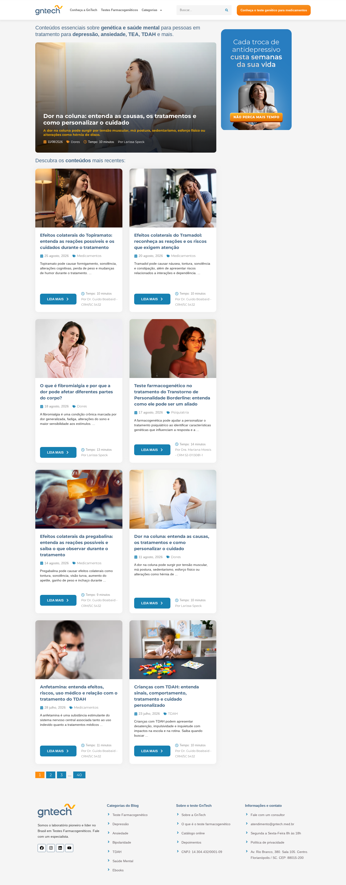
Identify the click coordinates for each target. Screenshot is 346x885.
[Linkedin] (60, 848)
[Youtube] (69, 848)
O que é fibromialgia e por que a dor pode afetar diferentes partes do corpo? (76, 392)
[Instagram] (51, 848)
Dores (75, 142)
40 (80, 774)
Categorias (149, 10)
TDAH (173, 713)
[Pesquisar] (227, 10)
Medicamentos (89, 256)
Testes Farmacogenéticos (119, 10)
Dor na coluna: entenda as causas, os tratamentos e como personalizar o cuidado (119, 119)
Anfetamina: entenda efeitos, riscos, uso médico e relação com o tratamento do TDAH (78, 693)
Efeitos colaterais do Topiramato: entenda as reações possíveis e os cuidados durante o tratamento (77, 241)
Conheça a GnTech (83, 10)
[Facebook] (42, 848)
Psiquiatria (180, 412)
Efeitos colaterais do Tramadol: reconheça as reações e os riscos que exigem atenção (170, 241)
